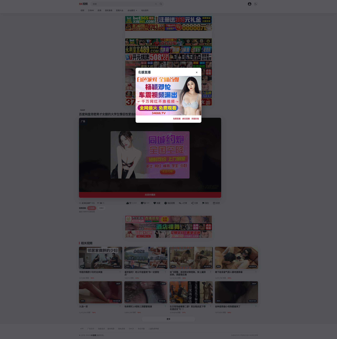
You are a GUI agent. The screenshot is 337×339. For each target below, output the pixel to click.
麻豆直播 (186, 118)
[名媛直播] (168, 169)
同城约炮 (195, 118)
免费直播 (176, 118)
